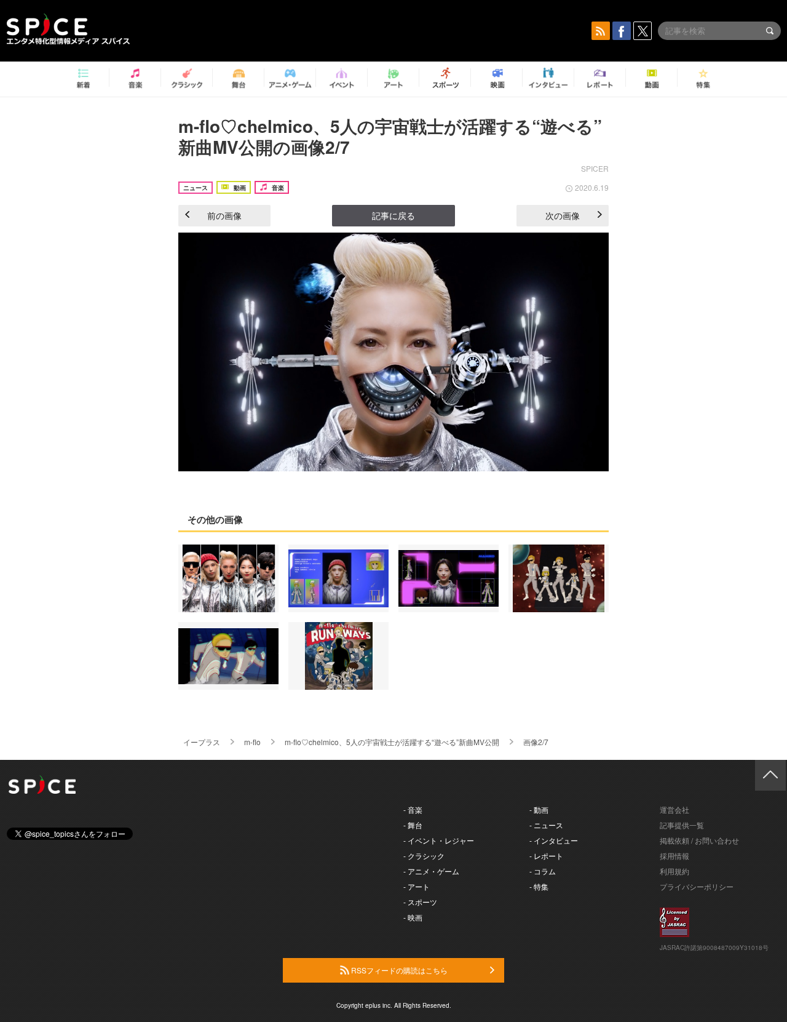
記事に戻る (393, 215)
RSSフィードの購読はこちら (398, 970)
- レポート (546, 855)
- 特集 (538, 886)
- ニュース (546, 825)
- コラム (542, 871)
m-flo (252, 742)
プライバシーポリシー (697, 886)
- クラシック (424, 855)
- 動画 (538, 809)
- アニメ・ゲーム (431, 871)
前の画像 (224, 215)
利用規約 (674, 871)
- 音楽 (412, 809)
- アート (416, 886)
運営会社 (674, 809)
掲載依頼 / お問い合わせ (699, 840)
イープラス (201, 742)
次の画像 (562, 215)
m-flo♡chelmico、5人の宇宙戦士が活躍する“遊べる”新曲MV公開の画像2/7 (390, 136)
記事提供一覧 (682, 825)
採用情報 (674, 855)
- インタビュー (553, 840)
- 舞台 (412, 825)
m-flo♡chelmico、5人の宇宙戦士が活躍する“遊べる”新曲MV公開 (392, 742)
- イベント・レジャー (438, 840)
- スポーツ (420, 901)
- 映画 (412, 917)
